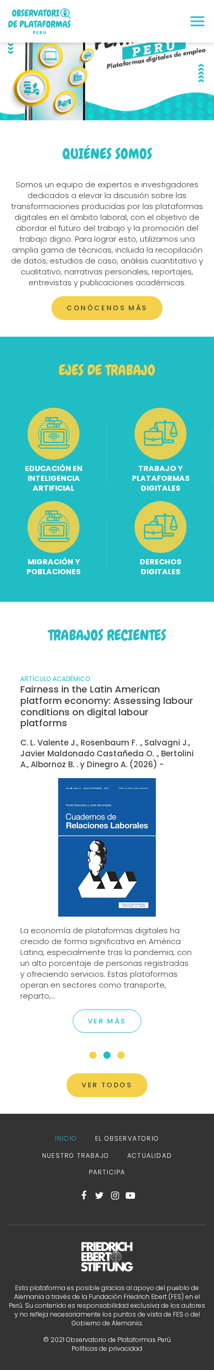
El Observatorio (127, 1138)
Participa (107, 1172)
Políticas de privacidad (107, 1348)
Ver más (107, 1021)
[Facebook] (83, 1195)
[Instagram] (115, 1195)
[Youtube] (130, 1195)
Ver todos (107, 1085)
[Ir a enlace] (107, 846)
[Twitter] (99, 1195)
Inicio (66, 1138)
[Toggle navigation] (197, 21)
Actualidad (149, 1155)
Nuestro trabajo (75, 1155)
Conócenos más (107, 308)
